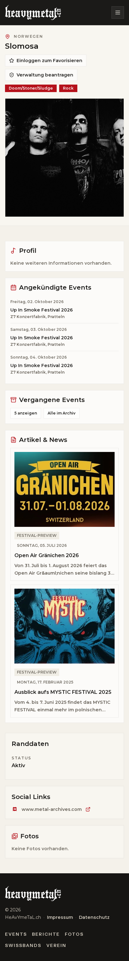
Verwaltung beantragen (45, 75)
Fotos (74, 934)
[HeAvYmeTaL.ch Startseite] (33, 12)
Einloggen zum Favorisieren (49, 60)
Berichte (46, 934)
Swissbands (23, 945)
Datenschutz (94, 917)
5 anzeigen (25, 413)
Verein (56, 945)
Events (16, 934)
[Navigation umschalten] (117, 12)
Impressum (60, 917)
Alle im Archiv (61, 413)
